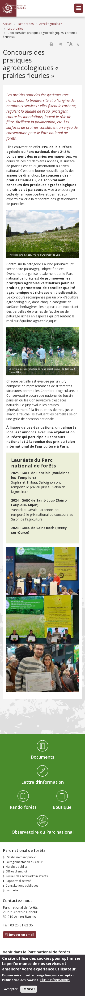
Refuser (28, 989)
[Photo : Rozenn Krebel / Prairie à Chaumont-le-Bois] (42, 233)
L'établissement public (21, 857)
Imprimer (51, 44)
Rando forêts (23, 807)
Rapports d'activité (18, 881)
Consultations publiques (22, 886)
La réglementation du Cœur (24, 862)
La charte (12, 890)
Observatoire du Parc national (43, 832)
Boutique (62, 807)
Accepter (10, 989)
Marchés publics (16, 867)
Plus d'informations (55, 980)
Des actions (26, 24)
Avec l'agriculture (50, 24)
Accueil (7, 24)
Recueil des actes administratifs (27, 876)
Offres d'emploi (16, 871)
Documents (42, 757)
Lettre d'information (42, 782)
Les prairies (15, 29)
